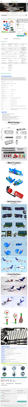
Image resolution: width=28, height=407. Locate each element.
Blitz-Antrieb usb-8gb (18, 383)
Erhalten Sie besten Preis (20, 35)
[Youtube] (4, 401)
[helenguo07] (8, 401)
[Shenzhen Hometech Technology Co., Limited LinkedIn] (5, 401)
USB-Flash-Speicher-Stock (10, 383)
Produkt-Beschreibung (16, 38)
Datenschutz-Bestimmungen (5, 405)
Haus (2, 12)
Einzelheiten (6, 38)
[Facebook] (2, 401)
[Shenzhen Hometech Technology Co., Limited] (14, 1)
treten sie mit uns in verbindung (22, 401)
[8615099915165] (7, 401)
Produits (5, 12)
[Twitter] (1, 401)
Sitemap (10, 405)
